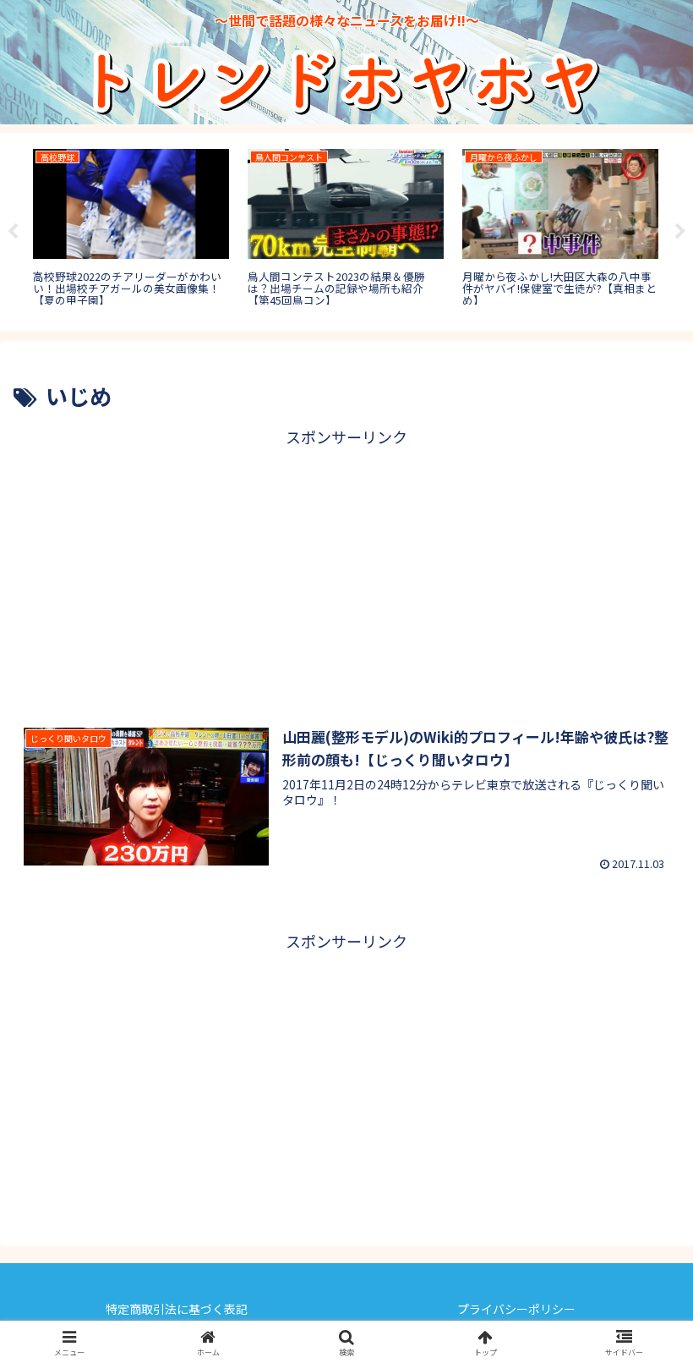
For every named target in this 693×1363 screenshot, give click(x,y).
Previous (12, 231)
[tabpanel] (131, 228)
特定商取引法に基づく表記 (177, 1308)
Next (680, 231)
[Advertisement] (346, 569)
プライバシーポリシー (516, 1308)
